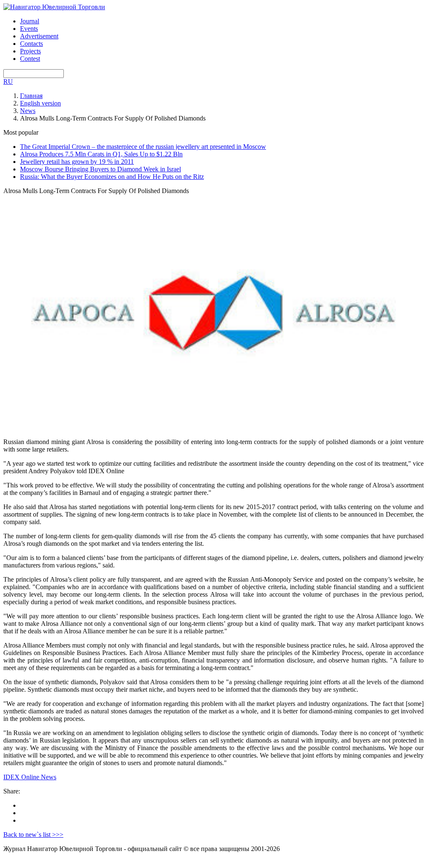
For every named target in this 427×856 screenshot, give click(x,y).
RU (8, 81)
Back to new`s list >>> (33, 834)
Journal (29, 21)
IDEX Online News (29, 777)
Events (29, 28)
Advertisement (39, 36)
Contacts (31, 43)
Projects (30, 51)
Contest (30, 58)
